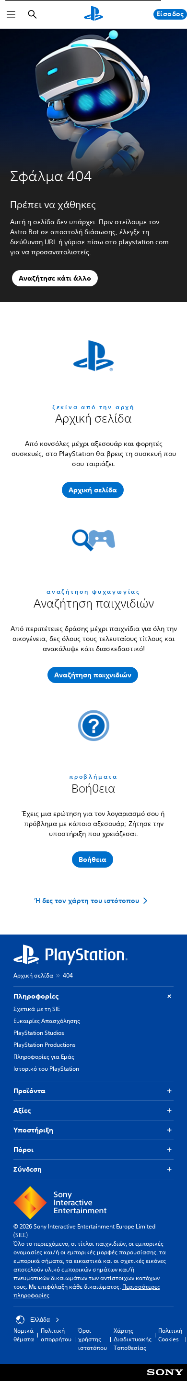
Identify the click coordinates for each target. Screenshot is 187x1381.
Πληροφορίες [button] (35, 996)
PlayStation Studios (38, 1033)
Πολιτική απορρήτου (56, 1335)
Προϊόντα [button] (29, 1091)
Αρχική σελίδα (33, 975)
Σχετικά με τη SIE (36, 1009)
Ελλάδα (40, 1319)
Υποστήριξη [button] (33, 1130)
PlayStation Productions (44, 1045)
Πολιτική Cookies (170, 1335)
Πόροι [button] (23, 1149)
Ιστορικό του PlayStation (46, 1069)
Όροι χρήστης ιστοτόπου (92, 1339)
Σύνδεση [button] (27, 1169)
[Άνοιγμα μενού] (11, 14)
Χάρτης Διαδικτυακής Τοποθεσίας (133, 1339)
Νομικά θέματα (23, 1335)
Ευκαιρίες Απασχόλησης (46, 1021)
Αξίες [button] (22, 1110)
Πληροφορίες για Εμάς (43, 1057)
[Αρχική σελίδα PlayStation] (93, 14)
